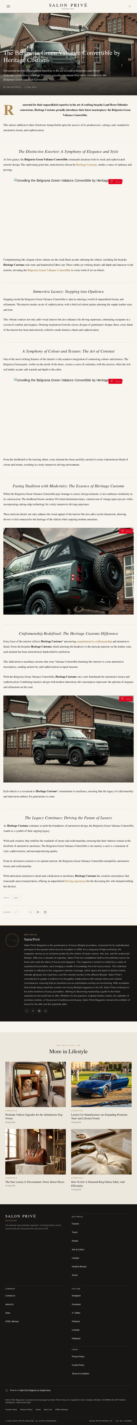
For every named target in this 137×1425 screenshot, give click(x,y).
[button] (8, 6)
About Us (9, 1304)
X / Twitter (76, 1313)
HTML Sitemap (12, 1321)
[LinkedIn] (45, 912)
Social (74, 1275)
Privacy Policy (78, 1356)
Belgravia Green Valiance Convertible (49, 270)
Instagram (76, 1296)
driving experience (75, 881)
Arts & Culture (78, 1249)
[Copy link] (16, 912)
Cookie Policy (78, 1365)
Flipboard (76, 1338)
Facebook (76, 1304)
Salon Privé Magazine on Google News (35, 1390)
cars (16, 898)
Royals (75, 1241)
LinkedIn (76, 1330)
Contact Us (10, 1296)
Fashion (75, 1224)
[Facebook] (38, 912)
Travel (74, 1232)
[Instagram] (26, 1010)
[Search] (130, 6)
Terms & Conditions (80, 1373)
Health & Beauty (79, 1266)
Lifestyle (10, 45)
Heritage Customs (86, 164)
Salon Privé (32, 939)
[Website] (45, 1010)
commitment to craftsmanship (94, 641)
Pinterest (76, 1321)
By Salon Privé (12, 87)
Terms (38, 1409)
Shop (7, 1313)
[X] (31, 912)
